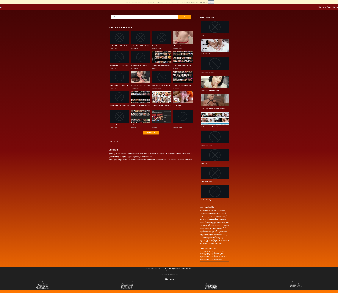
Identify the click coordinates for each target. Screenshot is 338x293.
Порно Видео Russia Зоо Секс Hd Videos (163, 85)
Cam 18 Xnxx (208, 228)
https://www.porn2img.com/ (295, 283)
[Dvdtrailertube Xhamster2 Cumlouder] (140, 82)
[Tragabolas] (161, 43)
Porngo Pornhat (177, 105)
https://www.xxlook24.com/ (126, 287)
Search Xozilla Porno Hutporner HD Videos (212, 255)
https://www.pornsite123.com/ (42, 287)
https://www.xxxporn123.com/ (127, 285)
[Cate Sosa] (183, 122)
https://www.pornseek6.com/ (211, 285)
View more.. (150, 133)
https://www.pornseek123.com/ (211, 284)
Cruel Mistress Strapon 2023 (207, 237)
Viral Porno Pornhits (220, 213)
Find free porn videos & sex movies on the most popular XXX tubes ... (149, 105)
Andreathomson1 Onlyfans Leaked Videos (211, 243)
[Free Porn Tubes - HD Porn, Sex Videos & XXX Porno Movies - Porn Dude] (119, 43)
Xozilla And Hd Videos (206, 181)
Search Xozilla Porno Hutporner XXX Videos (212, 253)
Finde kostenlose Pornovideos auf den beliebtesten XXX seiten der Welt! (171, 65)
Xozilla (202, 35)
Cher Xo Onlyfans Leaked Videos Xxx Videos (212, 242)
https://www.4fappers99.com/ (43, 283)
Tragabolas (155, 46)
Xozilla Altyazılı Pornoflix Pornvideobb (211, 127)
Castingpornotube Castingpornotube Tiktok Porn (211, 229)
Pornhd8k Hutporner (215, 224)
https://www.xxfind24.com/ (126, 286)
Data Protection (175, 268)
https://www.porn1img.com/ (295, 281)
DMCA (319, 7)
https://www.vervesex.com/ (126, 281)
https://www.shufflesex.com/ (42, 288)
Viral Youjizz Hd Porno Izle (211, 222)
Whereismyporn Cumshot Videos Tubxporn (214, 212)
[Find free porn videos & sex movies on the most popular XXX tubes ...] (140, 102)
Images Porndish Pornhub (220, 236)
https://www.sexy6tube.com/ (211, 281)
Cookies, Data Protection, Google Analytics (196, 2)
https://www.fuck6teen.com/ (211, 283)
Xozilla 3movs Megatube (207, 72)
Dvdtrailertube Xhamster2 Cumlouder (140, 85)
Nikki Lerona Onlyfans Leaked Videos (210, 227)
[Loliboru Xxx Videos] (183, 43)
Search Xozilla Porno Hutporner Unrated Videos (213, 252)
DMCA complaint (118, 161)
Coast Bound (206, 219)
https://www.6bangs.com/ (42, 284)
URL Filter (182, 268)
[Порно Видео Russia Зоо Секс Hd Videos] (161, 82)
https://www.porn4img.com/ (295, 285)
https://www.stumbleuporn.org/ (295, 286)
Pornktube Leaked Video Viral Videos (213, 224)
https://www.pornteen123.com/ (211, 286)
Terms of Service (332, 7)
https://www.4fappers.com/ (42, 281)
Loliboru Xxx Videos (178, 46)
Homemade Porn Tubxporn (218, 219)
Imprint (324, 7)
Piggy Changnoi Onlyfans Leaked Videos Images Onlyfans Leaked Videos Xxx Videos (212, 211)
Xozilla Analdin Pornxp (206, 145)
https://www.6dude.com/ (42, 285)
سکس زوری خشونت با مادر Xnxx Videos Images (212, 216)
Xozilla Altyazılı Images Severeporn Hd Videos (213, 108)
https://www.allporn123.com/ (211, 287)
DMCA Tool (189, 268)
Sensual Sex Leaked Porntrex (221, 240)
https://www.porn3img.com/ (295, 284)
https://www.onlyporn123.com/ (211, 288)
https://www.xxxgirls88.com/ (127, 288)
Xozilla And (204, 163)
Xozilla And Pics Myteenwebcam (209, 200)
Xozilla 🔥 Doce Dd (206, 54)
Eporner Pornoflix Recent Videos (213, 233)
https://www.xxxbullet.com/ (126, 283)
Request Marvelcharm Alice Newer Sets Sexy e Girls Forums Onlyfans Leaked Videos (213, 234)
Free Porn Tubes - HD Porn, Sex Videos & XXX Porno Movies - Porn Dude (128, 46)
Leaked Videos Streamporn (222, 225)
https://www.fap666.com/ (42, 286)
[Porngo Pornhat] (183, 102)
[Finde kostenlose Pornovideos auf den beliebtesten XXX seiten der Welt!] (161, 63)
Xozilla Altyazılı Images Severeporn (210, 90)
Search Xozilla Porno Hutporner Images (211, 259)
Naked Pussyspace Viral (213, 239)
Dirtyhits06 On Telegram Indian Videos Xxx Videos (213, 215)
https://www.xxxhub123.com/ (127, 284)
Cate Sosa (176, 125)
